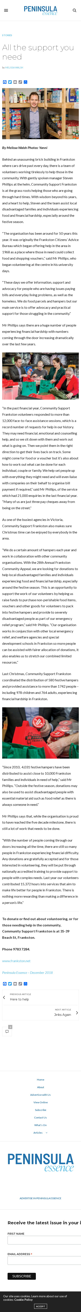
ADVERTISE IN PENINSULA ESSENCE (40, 1198)
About (40, 1087)
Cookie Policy (23, 1299)
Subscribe (40, 1110)
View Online (40, 1102)
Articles (38, 1132)
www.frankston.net (16, 961)
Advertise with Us (40, 1094)
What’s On (40, 1125)
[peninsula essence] (40, 10)
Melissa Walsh (14, 67)
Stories (7, 35)
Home (40, 1079)
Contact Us (40, 1117)
